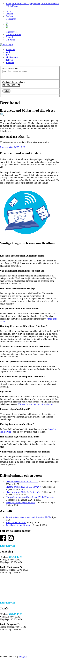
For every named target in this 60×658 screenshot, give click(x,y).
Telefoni (9, 60)
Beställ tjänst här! (10, 68)
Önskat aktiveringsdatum (13, 82)
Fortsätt (6, 91)
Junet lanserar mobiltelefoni (18, 525)
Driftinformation (13, 34)
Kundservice (11, 32)
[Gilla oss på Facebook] (3, 540)
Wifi (8, 52)
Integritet (23, 656)
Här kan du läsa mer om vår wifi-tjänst (35, 404)
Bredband (10, 49)
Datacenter (11, 19)
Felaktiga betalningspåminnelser (20, 502)
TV (7, 54)
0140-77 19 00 (15, 614)
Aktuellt (9, 37)
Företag (9, 13)
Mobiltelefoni (12, 57)
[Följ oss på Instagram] (11, 540)
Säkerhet (10, 62)
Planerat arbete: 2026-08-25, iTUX (22, 481)
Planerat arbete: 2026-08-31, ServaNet (23, 487)
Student (9, 16)
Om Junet (10, 39)
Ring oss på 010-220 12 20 (12, 147)
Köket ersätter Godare (16, 522)
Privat (8, 11)
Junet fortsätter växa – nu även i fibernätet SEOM (28, 517)
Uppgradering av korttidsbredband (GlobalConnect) (29, 497)
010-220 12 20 (15, 557)
